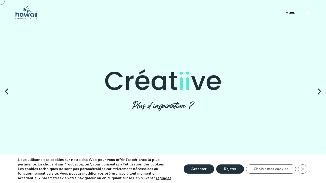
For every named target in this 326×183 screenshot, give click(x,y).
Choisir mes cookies (271, 168)
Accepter (199, 168)
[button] (7, 91)
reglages (163, 178)
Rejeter (230, 168)
